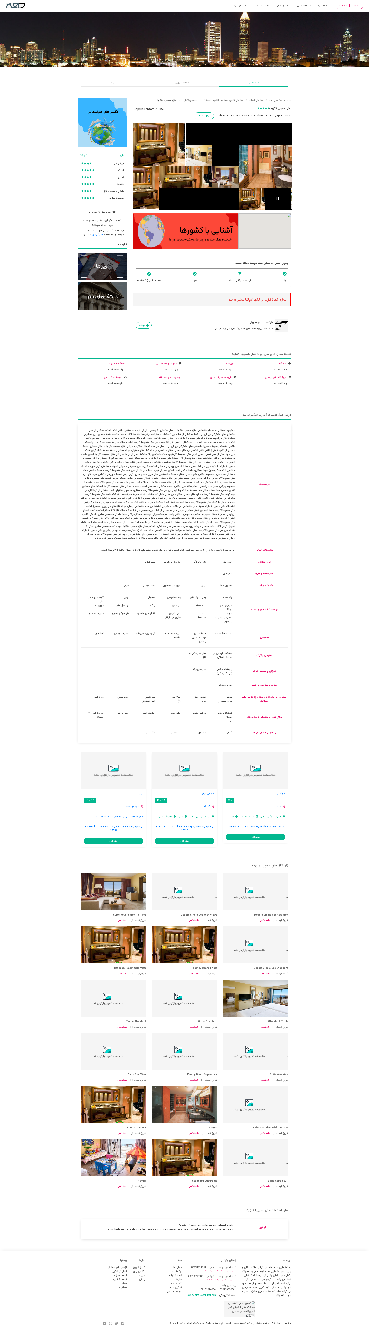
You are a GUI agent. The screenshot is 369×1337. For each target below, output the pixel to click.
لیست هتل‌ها (120, 1275)
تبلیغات (178, 1279)
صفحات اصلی (304, 6)
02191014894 (198, 1267)
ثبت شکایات (175, 1275)
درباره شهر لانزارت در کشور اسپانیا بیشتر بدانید (257, 299)
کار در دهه (176, 1283)
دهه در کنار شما (261, 6)
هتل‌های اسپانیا (256, 100)
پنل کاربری (97, 235)
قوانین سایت (175, 1287)
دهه (325, 6)
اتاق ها (113, 82)
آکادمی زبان (139, 1271)
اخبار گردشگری (119, 1271)
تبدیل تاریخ (139, 1267)
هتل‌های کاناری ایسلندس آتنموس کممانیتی (223, 100)
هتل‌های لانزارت (189, 100)
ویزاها (124, 1283)
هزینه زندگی (142, 1277)
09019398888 (195, 1276)
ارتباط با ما (176, 1271)
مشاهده (256, 837)
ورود (356, 6)
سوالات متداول (174, 1291)
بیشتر (142, 325)
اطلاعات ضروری (182, 82)
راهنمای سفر (283, 6)
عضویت (343, 6)
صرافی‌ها (122, 1287)
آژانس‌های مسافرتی (117, 1267)
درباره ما (177, 1267)
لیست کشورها (119, 1279)
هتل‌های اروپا (275, 100)
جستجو (242, 6)
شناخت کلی (253, 82)
